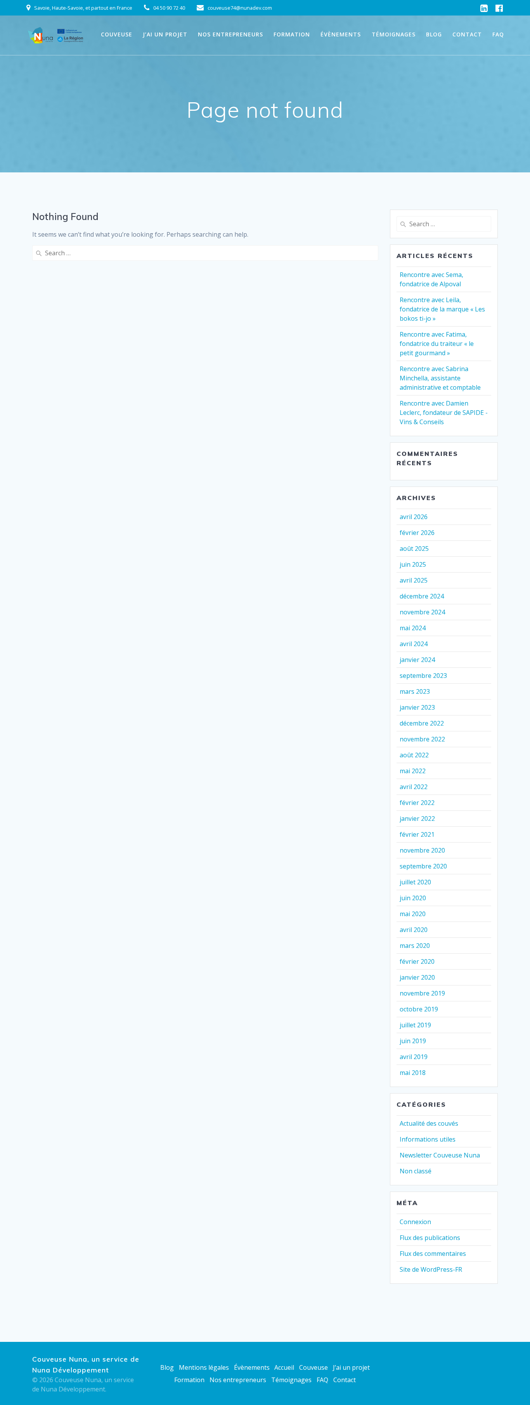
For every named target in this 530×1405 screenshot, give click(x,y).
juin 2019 (413, 1041)
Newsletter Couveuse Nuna (440, 1155)
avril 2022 (414, 786)
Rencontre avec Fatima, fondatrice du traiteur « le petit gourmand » (437, 343)
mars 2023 (415, 691)
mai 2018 (413, 1072)
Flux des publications (430, 1237)
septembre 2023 (423, 675)
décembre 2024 (422, 596)
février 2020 (417, 961)
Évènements (340, 34)
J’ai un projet (165, 34)
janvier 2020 (417, 977)
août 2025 (414, 548)
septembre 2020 (423, 866)
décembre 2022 (422, 723)
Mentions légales (204, 1367)
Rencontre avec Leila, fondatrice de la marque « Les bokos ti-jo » (442, 309)
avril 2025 (414, 580)
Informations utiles (428, 1139)
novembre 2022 (422, 739)
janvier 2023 (417, 707)
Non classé (415, 1171)
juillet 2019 (415, 1025)
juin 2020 (413, 898)
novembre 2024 (422, 612)
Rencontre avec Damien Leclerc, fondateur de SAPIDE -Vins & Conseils (444, 412)
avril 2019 (414, 1056)
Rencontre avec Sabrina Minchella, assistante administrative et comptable (440, 378)
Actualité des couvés (429, 1123)
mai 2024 (413, 628)
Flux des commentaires (433, 1253)
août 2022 (414, 755)
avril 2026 (414, 516)
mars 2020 (415, 945)
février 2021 (417, 834)
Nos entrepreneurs (230, 34)
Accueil (284, 1367)
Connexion (415, 1222)
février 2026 (417, 532)
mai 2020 (413, 914)
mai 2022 (413, 771)
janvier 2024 (417, 659)
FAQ (498, 34)
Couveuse (116, 34)
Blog (434, 34)
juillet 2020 (415, 882)
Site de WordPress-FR (431, 1269)
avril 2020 (414, 929)
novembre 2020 (422, 850)
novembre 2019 (422, 993)
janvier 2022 (417, 818)
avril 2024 (414, 644)
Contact (467, 34)
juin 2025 (413, 564)
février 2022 (417, 802)
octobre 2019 (419, 1009)
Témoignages (394, 34)
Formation (292, 34)
